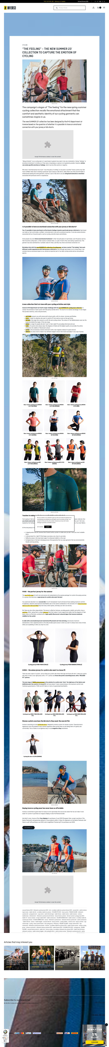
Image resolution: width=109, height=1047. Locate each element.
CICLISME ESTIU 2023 (68, 927)
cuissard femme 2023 (27, 910)
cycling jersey (77, 927)
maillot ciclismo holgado (38, 931)
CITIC (27, 318)
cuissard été (76, 910)
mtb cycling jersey (48, 923)
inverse (47, 919)
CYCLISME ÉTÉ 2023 (57, 912)
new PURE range (29, 595)
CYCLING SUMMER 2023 (38, 919)
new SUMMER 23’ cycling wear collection (70, 308)
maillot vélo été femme (79, 929)
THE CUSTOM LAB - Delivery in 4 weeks (54, 1)
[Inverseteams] (25, 8)
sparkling (24, 612)
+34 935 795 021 (98, 1015)
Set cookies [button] (40, 526)
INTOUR (28, 320)
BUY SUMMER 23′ (28, 827)
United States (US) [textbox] (83, 1)
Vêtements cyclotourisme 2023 (41, 910)
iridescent (45, 612)
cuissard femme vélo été (33, 929)
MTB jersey (56, 923)
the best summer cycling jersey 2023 (76, 916)
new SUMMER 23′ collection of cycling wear (48, 247)
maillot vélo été (26, 921)
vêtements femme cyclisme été (69, 919)
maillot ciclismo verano (73, 925)
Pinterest (100, 1021)
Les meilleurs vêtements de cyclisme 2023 (63, 929)
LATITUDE (28, 316)
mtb (50, 910)
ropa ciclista (41, 914)
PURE (27, 326)
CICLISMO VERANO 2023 (62, 917)
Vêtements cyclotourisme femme (37, 925)
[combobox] (83, 1)
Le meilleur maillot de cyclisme (44, 912)
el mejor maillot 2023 (41, 917)
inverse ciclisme (32, 917)
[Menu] (8, 1030)
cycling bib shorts (33, 914)
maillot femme (58, 914)
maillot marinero (74, 914)
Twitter (91, 1021)
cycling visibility (64, 921)
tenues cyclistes (80, 921)
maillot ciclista (65, 914)
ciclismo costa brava (31, 927)
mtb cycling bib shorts (49, 931)
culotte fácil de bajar (49, 914)
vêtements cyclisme (27, 931)
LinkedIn (104, 1021)
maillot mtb (42, 929)
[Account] (93, 8)
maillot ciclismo (72, 917)
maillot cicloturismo (51, 917)
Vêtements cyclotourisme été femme (46, 916)
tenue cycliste (65, 912)
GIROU (27, 324)
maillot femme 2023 (58, 927)
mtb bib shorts (33, 916)
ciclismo (33, 921)
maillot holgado (39, 921)
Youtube (94, 1021)
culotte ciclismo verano (61, 931)
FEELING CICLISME (73, 912)
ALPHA (27, 330)
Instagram (97, 1021)
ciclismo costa (71, 921)
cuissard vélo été (47, 921)
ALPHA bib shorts (42, 724)
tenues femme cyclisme (60, 916)
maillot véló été (33, 912)
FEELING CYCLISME (64, 923)
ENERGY (28, 331)
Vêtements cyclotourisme (55, 919)
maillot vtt (25, 917)
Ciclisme (47, 925)
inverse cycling (49, 929)
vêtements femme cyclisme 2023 (44, 927)
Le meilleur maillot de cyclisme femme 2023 (62, 910)
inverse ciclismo (56, 921)
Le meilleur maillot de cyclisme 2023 (58, 925)
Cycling (25, 45)
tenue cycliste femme (39, 923)
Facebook (88, 1021)
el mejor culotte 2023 (74, 923)
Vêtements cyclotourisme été (74, 931)
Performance (42, 156)
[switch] (5, 1041)
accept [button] (48, 526)
